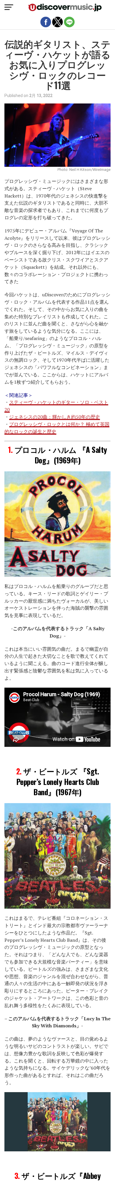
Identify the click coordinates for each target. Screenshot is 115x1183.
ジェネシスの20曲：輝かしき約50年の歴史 (54, 417)
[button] (8, 7)
